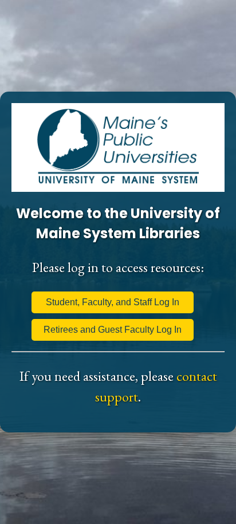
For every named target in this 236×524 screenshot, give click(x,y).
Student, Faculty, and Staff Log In (112, 302)
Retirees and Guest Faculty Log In (113, 329)
